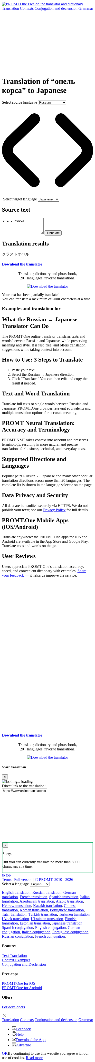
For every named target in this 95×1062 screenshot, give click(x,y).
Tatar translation (14, 914)
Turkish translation (42, 914)
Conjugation (56, 8)
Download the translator (22, 264)
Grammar (85, 8)
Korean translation (34, 910)
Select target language (20, 199)
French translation (33, 897)
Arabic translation (69, 901)
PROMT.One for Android (22, 988)
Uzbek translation (15, 919)
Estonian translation (35, 923)
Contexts (27, 8)
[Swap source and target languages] (47, 195)
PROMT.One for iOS (18, 983)
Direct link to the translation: (24, 786)
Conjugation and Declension (24, 964)
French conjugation (50, 936)
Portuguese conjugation (70, 932)
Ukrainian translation (47, 919)
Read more (34, 1058)
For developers (13, 1007)
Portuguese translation (67, 910)
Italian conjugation (36, 932)
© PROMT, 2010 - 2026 (54, 879)
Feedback (23, 1029)
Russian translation (46, 892)
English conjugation (50, 927)
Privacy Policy (54, 510)
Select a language (15, 884)
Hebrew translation (16, 906)
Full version (23, 879)
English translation (16, 892)
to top (6, 875)
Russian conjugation (17, 936)
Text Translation (14, 956)
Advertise (23, 1045)
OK (5, 1053)
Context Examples (16, 960)
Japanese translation (67, 923)
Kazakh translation (47, 906)
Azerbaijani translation (36, 901)
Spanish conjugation (17, 927)
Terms (6, 879)
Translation (10, 8)
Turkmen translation (74, 914)
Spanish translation (63, 897)
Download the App (31, 1040)
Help (20, 1034)
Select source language (19, 102)
